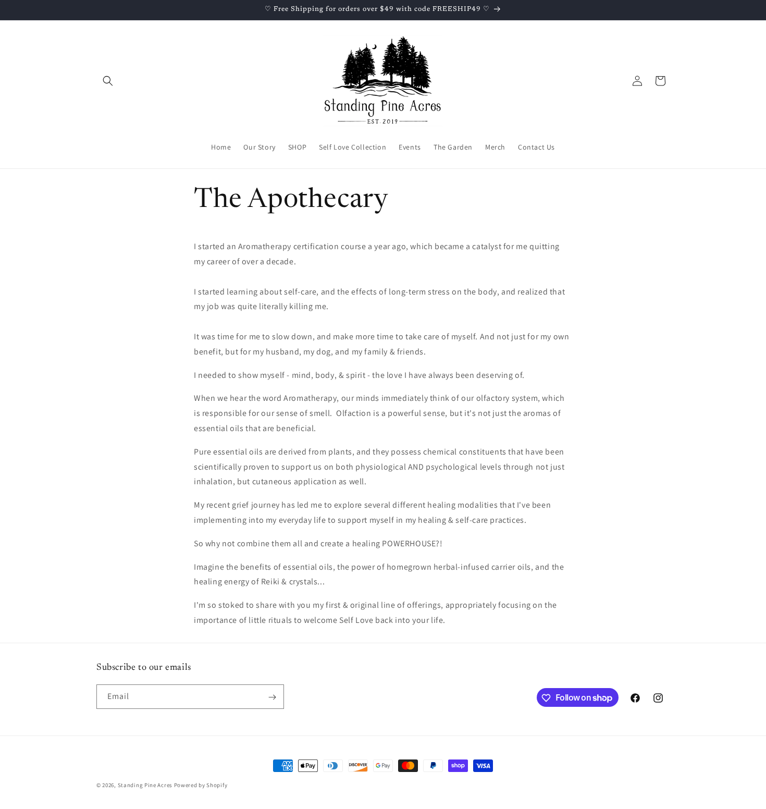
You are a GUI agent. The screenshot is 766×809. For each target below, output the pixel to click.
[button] (107, 80)
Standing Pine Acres (145, 785)
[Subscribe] (272, 697)
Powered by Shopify (201, 785)
